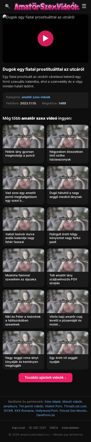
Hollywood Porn (47, 410)
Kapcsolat (18, 427)
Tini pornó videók (31, 406)
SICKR (8, 410)
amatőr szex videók (36, 97)
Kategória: (13, 97)
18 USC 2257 (37, 427)
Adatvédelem (70, 427)
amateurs (10, 406)
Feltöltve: (12, 103)
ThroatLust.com (75, 406)
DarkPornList (45, 415)
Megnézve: (50, 103)
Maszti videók (72, 401)
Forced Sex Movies (73, 410)
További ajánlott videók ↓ (45, 377)
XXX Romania (24, 410)
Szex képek (53, 401)
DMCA (54, 427)
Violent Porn (53, 406)
